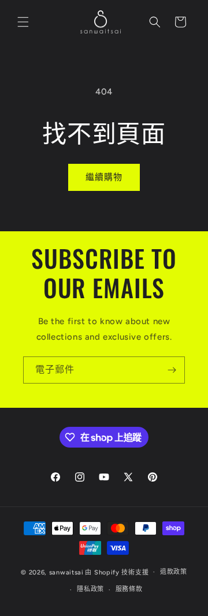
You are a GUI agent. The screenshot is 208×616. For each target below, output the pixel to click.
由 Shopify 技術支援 (116, 572)
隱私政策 (90, 589)
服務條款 (129, 589)
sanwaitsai (66, 572)
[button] (23, 22)
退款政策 (173, 572)
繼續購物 (104, 177)
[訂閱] (171, 370)
